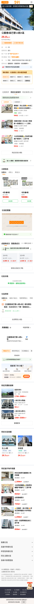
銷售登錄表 (28, 243)
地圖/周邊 (26, 327)
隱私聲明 (17, 602)
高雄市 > (12, 569)
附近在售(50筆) (17, 152)
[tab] (6, 102)
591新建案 (16, 590)
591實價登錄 (8, 590)
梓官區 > (18, 569)
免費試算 (26, 376)
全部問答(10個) (17, 319)
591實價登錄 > (5, 569)
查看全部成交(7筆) (17, 268)
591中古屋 (7, 592)
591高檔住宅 (23, 592)
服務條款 (15, 594)
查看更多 (17, 423)
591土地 (24, 590)
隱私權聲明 (23, 594)
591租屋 (15, 592)
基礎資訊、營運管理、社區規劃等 (18, 63)
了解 (31, 6)
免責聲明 (7, 594)
